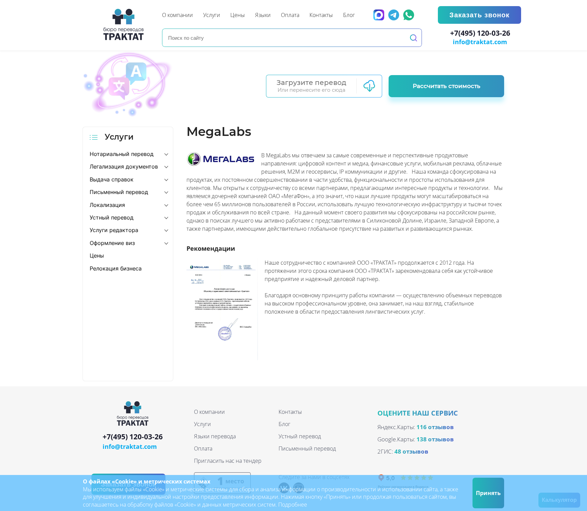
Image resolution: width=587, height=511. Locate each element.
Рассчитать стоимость (446, 86)
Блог (284, 424)
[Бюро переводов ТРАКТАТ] (125, 24)
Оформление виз (112, 243)
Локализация (107, 204)
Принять (488, 493)
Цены (97, 255)
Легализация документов (124, 166)
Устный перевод (112, 217)
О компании (209, 412)
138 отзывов (435, 439)
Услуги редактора (114, 230)
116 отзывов (435, 427)
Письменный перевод (119, 192)
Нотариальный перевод (122, 154)
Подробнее (292, 504)
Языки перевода (215, 436)
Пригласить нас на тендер (228, 460)
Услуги (202, 424)
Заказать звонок (479, 15)
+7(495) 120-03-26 (480, 33)
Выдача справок (112, 179)
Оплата (203, 448)
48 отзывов (411, 451)
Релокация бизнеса (116, 268)
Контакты (290, 412)
